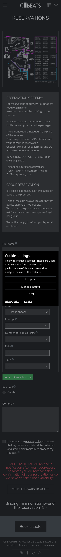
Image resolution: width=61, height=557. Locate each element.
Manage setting (30, 286)
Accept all (30, 279)
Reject (30, 294)
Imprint (28, 301)
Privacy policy (12, 301)
